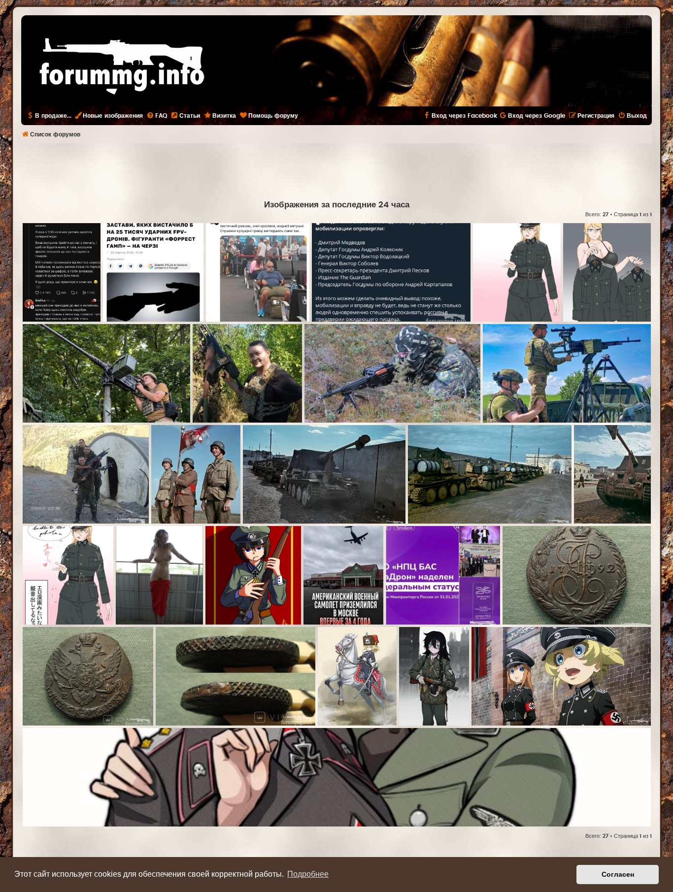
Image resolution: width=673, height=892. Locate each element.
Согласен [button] (618, 874)
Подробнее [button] (308, 874)
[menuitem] (156, 116)
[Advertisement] (336, 170)
